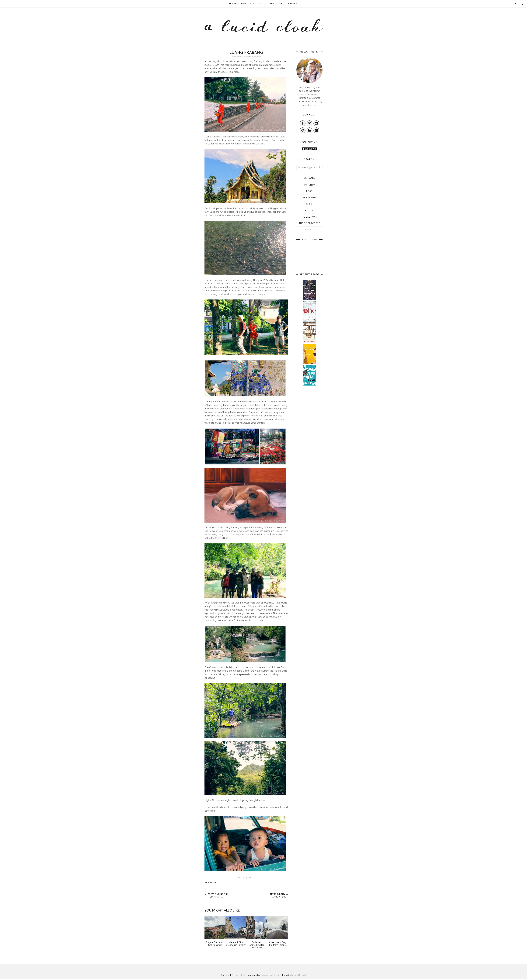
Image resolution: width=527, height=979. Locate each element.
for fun (309, 230)
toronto (309, 185)
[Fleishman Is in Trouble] (309, 342)
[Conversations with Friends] (309, 363)
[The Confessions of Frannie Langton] (309, 299)
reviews (309, 210)
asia (206, 882)
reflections (309, 217)
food (309, 191)
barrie (309, 204)
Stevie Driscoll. (298, 975)
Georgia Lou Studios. (271, 975)
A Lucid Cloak (239, 975)
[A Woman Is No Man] (309, 384)
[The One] (309, 320)
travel (213, 882)
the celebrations (309, 223)
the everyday (309, 198)
